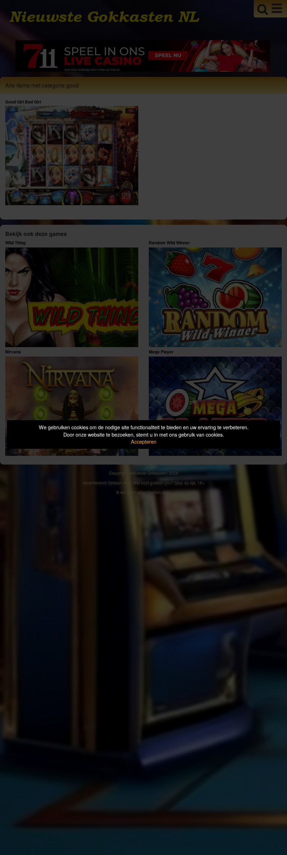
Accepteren (143, 441)
